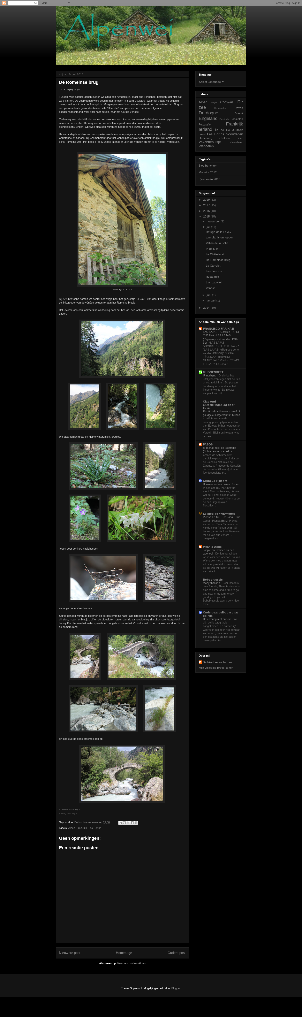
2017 (207, 205)
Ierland (205, 129)
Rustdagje (212, 276)
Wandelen (206, 146)
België (214, 102)
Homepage (124, 953)
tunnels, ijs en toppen (220, 237)
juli (209, 227)
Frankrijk (82, 827)
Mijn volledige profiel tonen (216, 667)
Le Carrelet (213, 265)
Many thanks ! (212, 582)
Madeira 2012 (208, 172)
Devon (239, 107)
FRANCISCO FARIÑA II (218, 328)
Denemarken (220, 108)
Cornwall (227, 102)
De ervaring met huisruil (217, 619)
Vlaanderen (236, 142)
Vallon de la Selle (217, 243)
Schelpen (224, 138)
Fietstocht (224, 119)
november (214, 221)
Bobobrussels (213, 579)
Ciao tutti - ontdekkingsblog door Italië (218, 405)
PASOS (208, 444)
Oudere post (177, 953)
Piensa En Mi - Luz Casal (218, 517)
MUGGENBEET (213, 372)
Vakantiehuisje (210, 142)
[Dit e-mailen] (120, 823)
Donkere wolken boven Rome (221, 484)
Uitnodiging (210, 375)
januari (211, 300)
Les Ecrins (95, 827)
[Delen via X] (128, 823)
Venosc (210, 288)
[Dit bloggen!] (124, 823)
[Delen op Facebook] (132, 823)
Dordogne (208, 112)
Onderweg (205, 138)
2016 (207, 211)
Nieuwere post (69, 953)
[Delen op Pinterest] (136, 823)
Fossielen (237, 119)
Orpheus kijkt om (215, 480)
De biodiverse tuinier (217, 662)
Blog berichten (208, 165)
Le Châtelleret (215, 254)
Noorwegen (234, 134)
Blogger (175, 988)
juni (209, 295)
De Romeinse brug (218, 259)
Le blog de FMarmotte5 (219, 513)
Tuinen (239, 138)
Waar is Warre (212, 546)
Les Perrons (214, 271)
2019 (207, 199)
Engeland (208, 118)
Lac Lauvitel (213, 282)
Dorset (238, 113)
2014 (207, 307)
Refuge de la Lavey (218, 232)
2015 (207, 216)
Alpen (71, 827)
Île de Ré (222, 129)
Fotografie (205, 124)
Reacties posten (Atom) (131, 963)
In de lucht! (213, 248)
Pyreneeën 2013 (209, 179)
